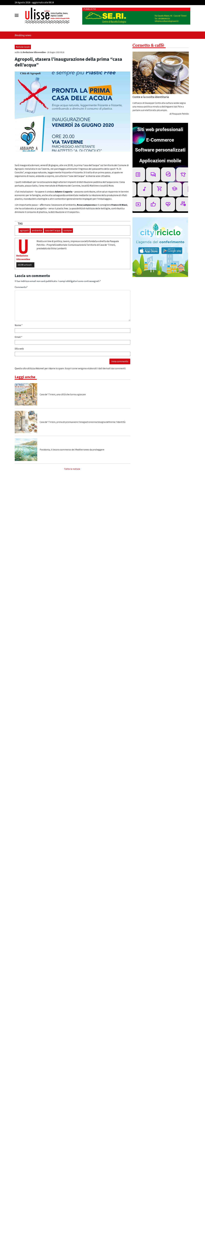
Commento (21, 287)
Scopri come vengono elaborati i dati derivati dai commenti (95, 368)
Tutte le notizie (72, 469)
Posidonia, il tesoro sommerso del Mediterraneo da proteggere (72, 449)
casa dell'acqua (52, 230)
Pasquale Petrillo (180, 113)
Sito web (19, 348)
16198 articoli (25, 265)
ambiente (37, 230)
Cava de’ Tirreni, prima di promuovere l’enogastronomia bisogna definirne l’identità (82, 422)
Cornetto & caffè (148, 45)
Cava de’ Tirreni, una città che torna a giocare (63, 394)
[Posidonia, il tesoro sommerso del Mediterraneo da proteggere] (26, 449)
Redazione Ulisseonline (34, 52)
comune (67, 230)
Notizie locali (23, 47)
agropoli (24, 230)
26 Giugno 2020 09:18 (55, 52)
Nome (19, 325)
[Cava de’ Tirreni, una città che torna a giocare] (26, 394)
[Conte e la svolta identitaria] (161, 73)
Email (18, 337)
